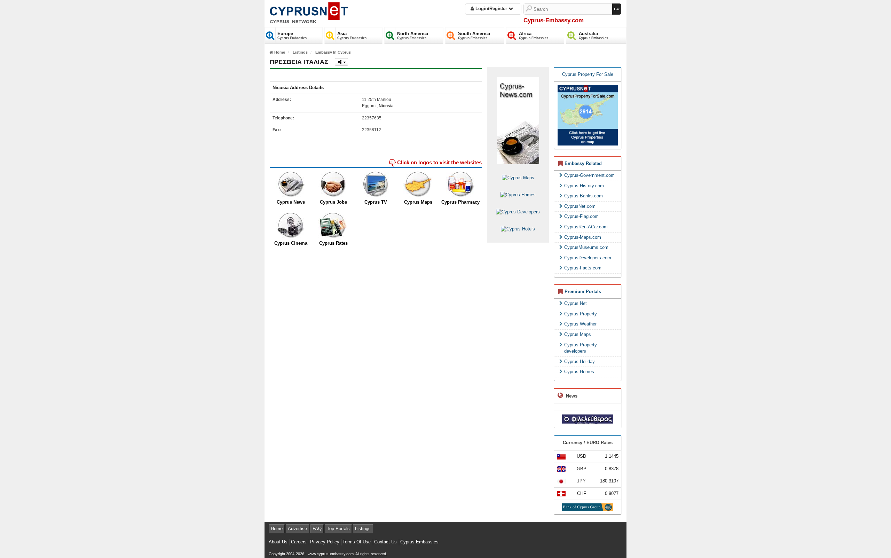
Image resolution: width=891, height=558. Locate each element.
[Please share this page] (341, 62)
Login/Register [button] (491, 8)
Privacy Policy (324, 541)
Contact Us (385, 541)
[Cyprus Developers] (518, 211)
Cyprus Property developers (580, 348)
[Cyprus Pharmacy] (460, 184)
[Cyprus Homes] (518, 194)
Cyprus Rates (333, 243)
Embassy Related (583, 163)
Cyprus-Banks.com (583, 195)
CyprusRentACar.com (586, 226)
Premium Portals (583, 291)
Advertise (297, 528)
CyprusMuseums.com (586, 247)
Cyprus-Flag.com (581, 216)
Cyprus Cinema (290, 243)
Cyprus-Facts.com (582, 267)
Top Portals (338, 528)
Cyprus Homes (579, 371)
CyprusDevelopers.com (587, 257)
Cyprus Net (575, 303)
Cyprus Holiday (579, 361)
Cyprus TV (375, 202)
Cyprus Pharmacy (460, 202)
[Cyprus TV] (376, 184)
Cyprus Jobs (333, 202)
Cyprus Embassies (419, 541)
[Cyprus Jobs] (333, 184)
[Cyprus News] (291, 184)
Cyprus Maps (418, 202)
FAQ (317, 528)
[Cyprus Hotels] (518, 228)
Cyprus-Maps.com (582, 237)
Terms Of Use (356, 541)
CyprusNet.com (580, 206)
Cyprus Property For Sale (587, 74)
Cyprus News (291, 202)
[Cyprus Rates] (333, 225)
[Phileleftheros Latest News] (587, 419)
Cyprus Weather (580, 324)
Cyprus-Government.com (589, 175)
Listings (363, 528)
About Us (278, 541)
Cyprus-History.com (584, 185)
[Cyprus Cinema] (291, 225)
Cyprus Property (580, 313)
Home (277, 528)
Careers (299, 541)
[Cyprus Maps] (418, 184)
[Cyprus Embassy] (309, 11)
